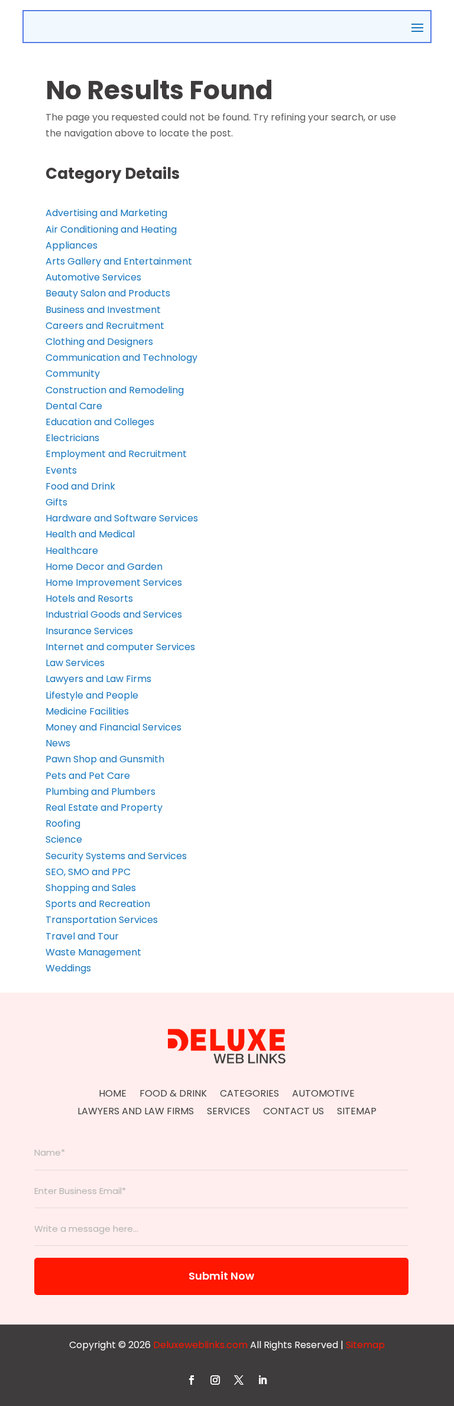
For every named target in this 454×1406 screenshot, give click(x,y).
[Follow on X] (238, 1380)
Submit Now (221, 1275)
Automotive (323, 1094)
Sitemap (357, 1112)
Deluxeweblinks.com (200, 1345)
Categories (249, 1094)
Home (113, 1094)
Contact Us (293, 1112)
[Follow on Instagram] (215, 1380)
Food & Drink (173, 1094)
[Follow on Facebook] (191, 1380)
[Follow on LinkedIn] (262, 1380)
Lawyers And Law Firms (135, 1112)
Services (228, 1112)
